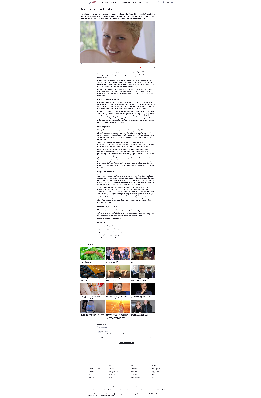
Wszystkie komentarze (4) (125, 343)
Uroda (146, 2)
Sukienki (153, 377)
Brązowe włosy (133, 372)
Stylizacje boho (112, 377)
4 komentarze (145, 67)
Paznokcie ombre (91, 374)
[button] (162, 2)
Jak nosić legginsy (112, 372)
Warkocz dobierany (155, 371)
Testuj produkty (114, 2)
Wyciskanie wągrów (134, 374)
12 (150, 337)
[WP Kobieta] (97, 2)
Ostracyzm (154, 374)
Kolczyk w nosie (134, 375)
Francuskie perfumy (91, 366)
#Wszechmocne (126, 2)
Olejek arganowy (91, 371)
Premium (134, 2)
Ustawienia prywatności (151, 386)
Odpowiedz (103, 337)
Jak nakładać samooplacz (92, 375)
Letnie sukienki (112, 369)
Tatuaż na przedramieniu (135, 377)
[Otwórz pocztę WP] (158, 2)
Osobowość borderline (156, 369)
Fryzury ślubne (112, 368)
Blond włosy (90, 372)
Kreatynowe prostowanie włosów (94, 368)
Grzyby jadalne (155, 375)
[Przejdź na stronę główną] (89, 3)
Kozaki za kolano (112, 366)
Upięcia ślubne (155, 372)
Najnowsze (105, 2)
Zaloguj (167, 2)
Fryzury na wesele (155, 366)
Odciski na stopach (91, 377)
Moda (140, 2)
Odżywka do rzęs (134, 366)
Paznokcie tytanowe (156, 368)
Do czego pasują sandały (113, 371)
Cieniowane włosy (134, 368)
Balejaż (132, 369)
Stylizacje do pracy (112, 374)
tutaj (113, 395)
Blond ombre (90, 369)
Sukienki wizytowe (112, 375)
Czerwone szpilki (134, 371)
